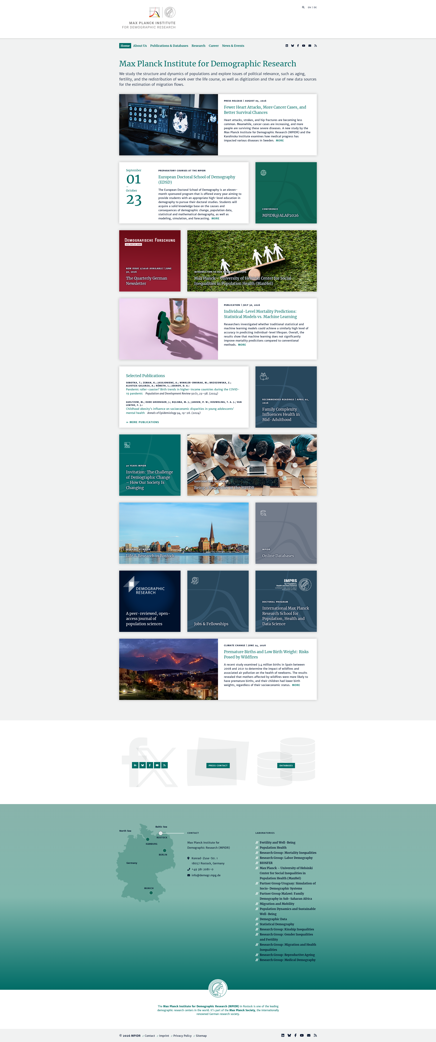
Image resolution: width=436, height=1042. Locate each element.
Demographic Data (273, 919)
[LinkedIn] (286, 45)
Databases (286, 765)
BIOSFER (266, 863)
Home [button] (125, 46)
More (280, 140)
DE (315, 7)
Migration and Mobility (277, 904)
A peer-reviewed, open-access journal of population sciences (148, 618)
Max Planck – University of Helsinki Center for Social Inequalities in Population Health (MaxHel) (286, 873)
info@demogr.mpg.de (206, 875)
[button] (303, 7)
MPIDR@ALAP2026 (280, 215)
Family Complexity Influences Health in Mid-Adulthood (281, 414)
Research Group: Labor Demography (286, 858)
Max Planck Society (242, 1010)
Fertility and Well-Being (277, 842)
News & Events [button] (233, 46)
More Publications (144, 422)
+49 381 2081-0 (202, 869)
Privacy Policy (182, 1035)
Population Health (273, 848)
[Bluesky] (292, 45)
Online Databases (278, 555)
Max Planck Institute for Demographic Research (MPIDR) (201, 1006)
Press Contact (218, 765)
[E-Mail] (309, 45)
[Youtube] (303, 45)
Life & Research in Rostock (150, 555)
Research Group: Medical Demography (288, 960)
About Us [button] (140, 46)
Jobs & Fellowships (211, 623)
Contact (150, 1035)
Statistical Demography (277, 924)
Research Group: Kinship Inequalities (287, 929)
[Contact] (307, 1035)
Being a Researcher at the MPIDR (224, 487)
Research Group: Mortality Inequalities (288, 853)
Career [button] (214, 46)
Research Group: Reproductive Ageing (287, 955)
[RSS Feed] (315, 45)
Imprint (164, 1035)
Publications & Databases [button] (169, 46)
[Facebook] (298, 45)
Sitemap (201, 1035)
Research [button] (198, 46)
